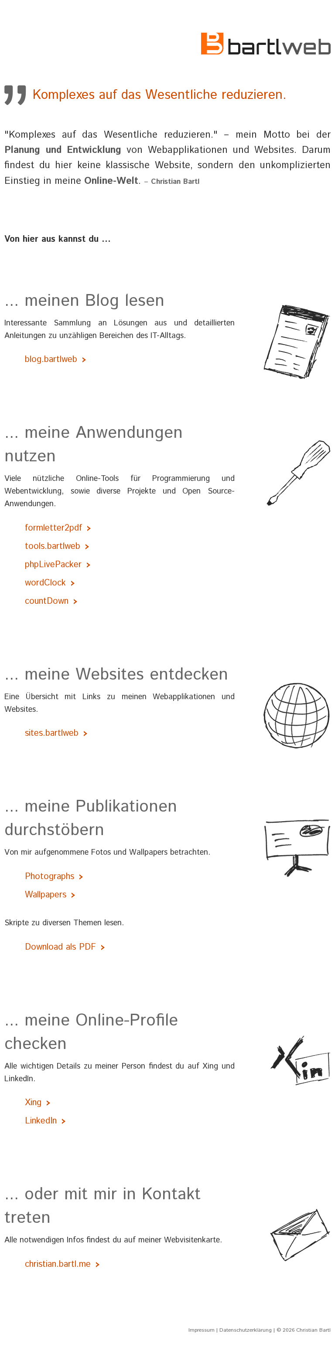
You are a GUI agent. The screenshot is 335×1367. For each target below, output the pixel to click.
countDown (46, 601)
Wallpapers (45, 895)
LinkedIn (41, 1121)
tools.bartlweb (52, 546)
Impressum (201, 1330)
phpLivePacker (53, 564)
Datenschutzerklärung (245, 1330)
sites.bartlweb (52, 733)
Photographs (49, 876)
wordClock (45, 583)
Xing (33, 1102)
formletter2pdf (53, 528)
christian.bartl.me (58, 1264)
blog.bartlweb (51, 359)
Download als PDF (60, 947)
